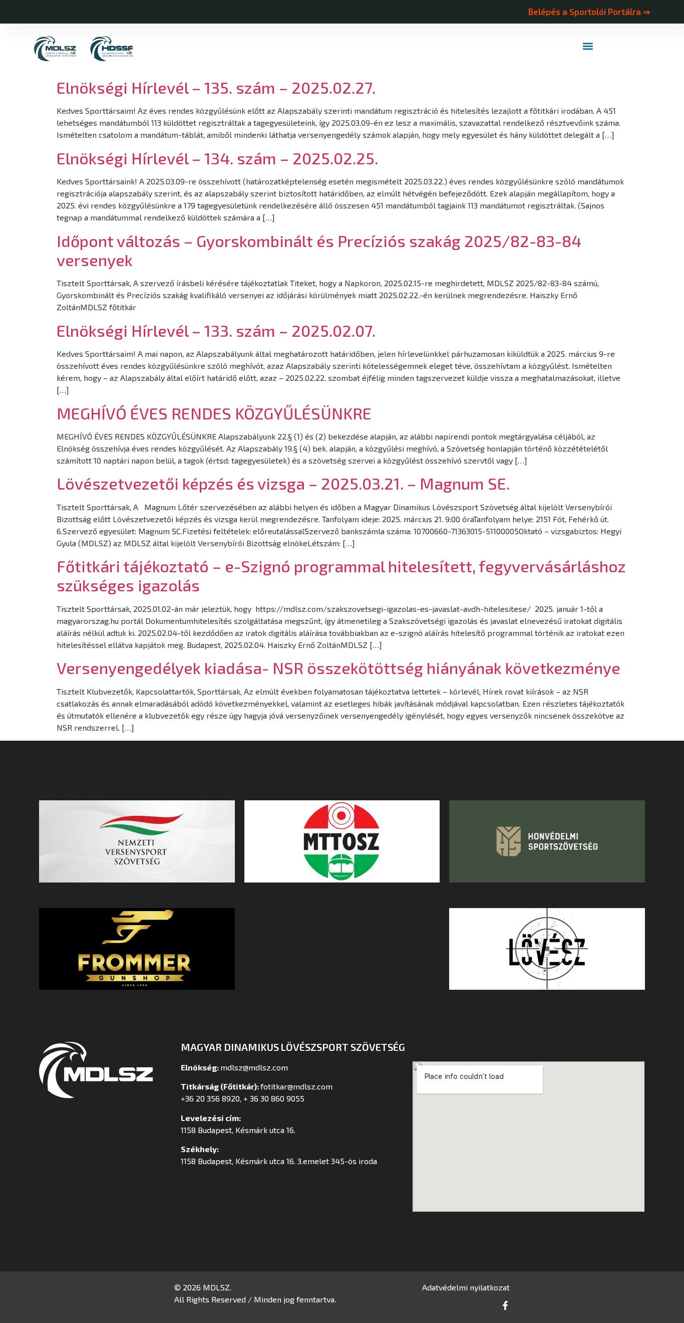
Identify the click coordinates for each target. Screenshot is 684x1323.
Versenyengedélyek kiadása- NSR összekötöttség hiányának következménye (338, 667)
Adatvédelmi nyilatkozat (466, 1287)
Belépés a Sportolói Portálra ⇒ (589, 12)
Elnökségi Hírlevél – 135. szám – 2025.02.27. (216, 87)
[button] (588, 46)
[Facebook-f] (505, 1305)
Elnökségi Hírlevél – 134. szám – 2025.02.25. (217, 157)
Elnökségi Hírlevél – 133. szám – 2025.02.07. (216, 330)
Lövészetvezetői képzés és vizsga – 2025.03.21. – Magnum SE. (283, 483)
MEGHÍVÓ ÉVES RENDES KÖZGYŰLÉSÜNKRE (214, 412)
